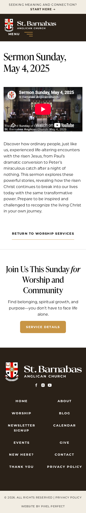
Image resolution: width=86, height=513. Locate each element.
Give (65, 442)
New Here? (21, 454)
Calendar (64, 425)
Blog (64, 413)
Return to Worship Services (43, 233)
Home (22, 401)
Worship (22, 413)
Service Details (43, 327)
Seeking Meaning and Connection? (43, 7)
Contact (64, 454)
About (65, 401)
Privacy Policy (64, 467)
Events (22, 442)
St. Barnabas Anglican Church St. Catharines (30, 25)
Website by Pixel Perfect (43, 506)
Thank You (21, 467)
